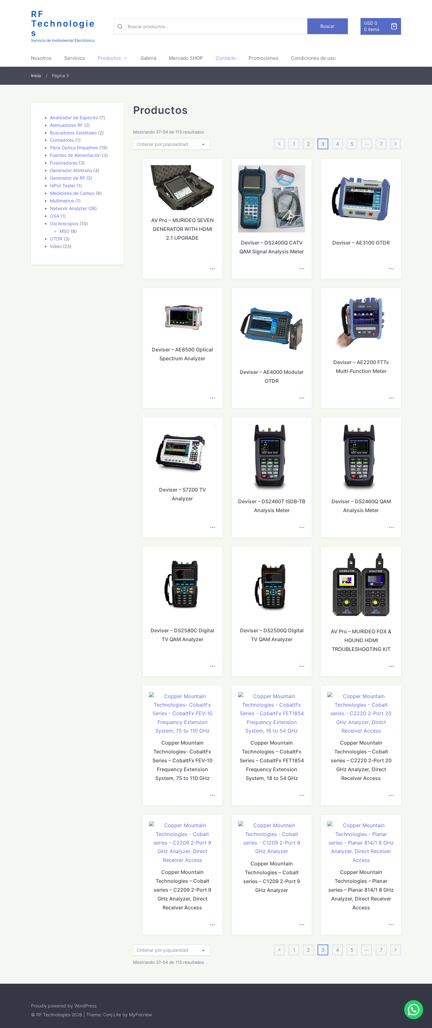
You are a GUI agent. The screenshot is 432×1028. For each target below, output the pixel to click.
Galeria (148, 58)
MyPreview (140, 1014)
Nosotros (41, 58)
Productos (109, 58)
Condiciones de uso (313, 58)
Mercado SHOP (186, 58)
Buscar (327, 26)
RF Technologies (63, 23)
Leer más (212, 268)
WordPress (85, 1005)
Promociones (263, 58)
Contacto (226, 58)
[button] (413, 1009)
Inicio (36, 75)
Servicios (74, 58)
